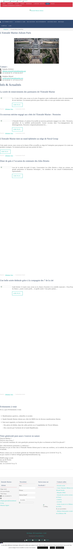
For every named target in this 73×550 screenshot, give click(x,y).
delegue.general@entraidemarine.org (14, 71)
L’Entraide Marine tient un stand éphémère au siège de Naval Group (29, 138)
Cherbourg (10, 3)
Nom (20, 483)
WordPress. (42, 534)
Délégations (5, 29)
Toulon (52, 3)
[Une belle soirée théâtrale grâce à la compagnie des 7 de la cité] (6, 285)
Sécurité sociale (61, 483)
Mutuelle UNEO (61, 490)
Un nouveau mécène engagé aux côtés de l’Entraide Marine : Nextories (30, 114)
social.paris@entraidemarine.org (12, 78)
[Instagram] (13, 1)
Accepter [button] (52, 547)
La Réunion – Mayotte (39, 3)
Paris (47, 3)
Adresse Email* (23, 493)
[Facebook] (1, 1)
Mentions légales (4, 503)
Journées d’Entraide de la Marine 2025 (12, 5)
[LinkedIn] (6, 1)
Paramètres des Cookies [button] (42, 547)
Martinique (29, 3)
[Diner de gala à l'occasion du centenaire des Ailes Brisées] (6, 166)
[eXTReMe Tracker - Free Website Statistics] (1, 542)
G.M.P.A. (59, 497)
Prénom (21, 488)
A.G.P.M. (59, 500)
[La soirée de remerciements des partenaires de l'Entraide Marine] (6, 98)
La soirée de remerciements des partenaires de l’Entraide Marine (27, 92)
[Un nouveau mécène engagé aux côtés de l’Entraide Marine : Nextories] (6, 120)
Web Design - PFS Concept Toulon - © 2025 (36, 531)
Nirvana (37, 534)
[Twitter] (25, 1)
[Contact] (19, 1)
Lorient (22, 3)
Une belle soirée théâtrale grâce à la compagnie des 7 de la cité (26, 279)
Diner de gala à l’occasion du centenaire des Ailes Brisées (24, 160)
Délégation (7, 109)
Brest (4, 3)
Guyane (17, 3)
